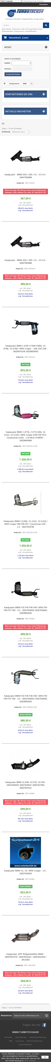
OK (45, 1057)
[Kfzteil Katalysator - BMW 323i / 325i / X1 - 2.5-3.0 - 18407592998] (25, 156)
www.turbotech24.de (25, 1032)
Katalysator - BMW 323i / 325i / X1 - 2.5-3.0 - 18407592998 (25, 178)
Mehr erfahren (30, 1061)
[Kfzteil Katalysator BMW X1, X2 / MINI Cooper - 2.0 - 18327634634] (25, 852)
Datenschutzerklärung (38, 1037)
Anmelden (43, 4)
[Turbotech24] (25, 13)
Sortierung (6, 132)
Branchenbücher (25, 1045)
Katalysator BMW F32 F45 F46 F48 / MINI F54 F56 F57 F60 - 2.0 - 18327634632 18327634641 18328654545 (25, 613)
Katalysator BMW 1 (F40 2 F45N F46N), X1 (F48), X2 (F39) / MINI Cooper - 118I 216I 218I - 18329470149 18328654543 (25, 351)
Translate (40, 1)
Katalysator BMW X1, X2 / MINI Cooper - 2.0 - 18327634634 (25, 875)
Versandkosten (21, 1037)
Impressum (20, 1041)
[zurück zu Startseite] (4, 83)
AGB (11, 1041)
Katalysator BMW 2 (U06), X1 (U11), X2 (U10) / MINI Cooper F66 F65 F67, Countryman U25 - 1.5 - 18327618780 (26, 526)
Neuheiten (9, 1037)
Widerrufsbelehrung (34, 1041)
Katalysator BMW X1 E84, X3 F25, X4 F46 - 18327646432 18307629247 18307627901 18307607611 (25, 787)
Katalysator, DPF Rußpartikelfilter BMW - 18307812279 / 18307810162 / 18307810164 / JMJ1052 (25, 959)
